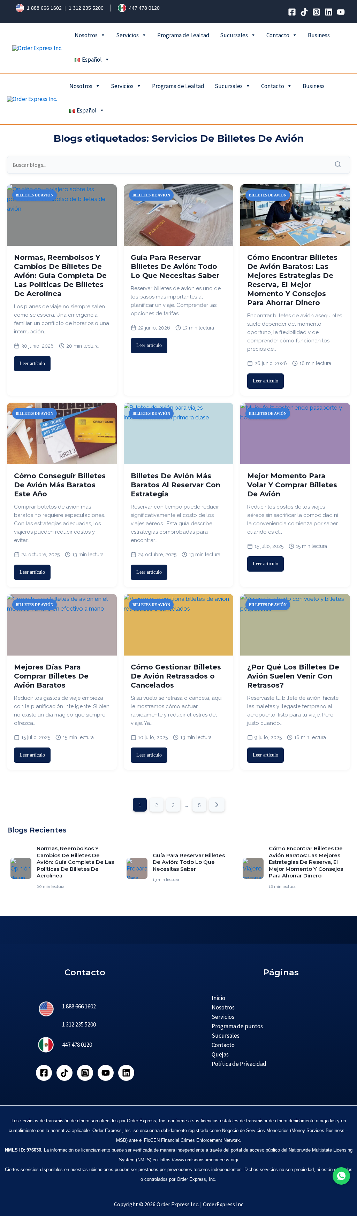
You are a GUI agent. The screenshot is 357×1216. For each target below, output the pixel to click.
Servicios (127, 35)
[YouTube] (341, 12)
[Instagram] (316, 12)
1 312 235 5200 (86, 8)
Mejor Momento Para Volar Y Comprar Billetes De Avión (292, 485)
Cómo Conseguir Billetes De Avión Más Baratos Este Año (60, 485)
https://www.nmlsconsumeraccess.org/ (199, 1159)
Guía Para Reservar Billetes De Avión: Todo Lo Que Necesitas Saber (175, 266)
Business (319, 35)
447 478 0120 (144, 8)
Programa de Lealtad (183, 35)
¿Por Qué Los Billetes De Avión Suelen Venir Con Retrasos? (293, 676)
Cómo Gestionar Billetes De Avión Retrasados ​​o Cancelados (176, 676)
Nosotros (86, 35)
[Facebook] (292, 12)
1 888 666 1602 (44, 8)
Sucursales (234, 35)
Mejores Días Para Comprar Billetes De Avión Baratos (51, 676)
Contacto (277, 35)
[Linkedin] (329, 12)
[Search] (339, 165)
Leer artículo (32, 363)
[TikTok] (304, 12)
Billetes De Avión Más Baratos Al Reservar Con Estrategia (175, 485)
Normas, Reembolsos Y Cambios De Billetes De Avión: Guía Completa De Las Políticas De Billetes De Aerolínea (60, 275)
